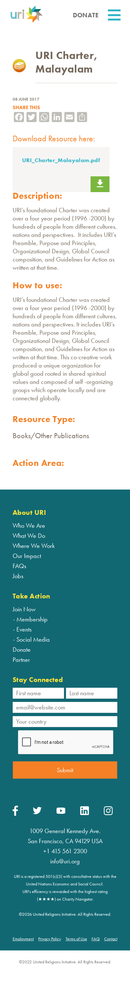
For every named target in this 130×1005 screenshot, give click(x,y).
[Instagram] (108, 813)
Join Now (24, 609)
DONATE (85, 15)
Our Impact (27, 556)
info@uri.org (65, 861)
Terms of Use (76, 939)
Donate (22, 649)
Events (24, 629)
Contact (110, 939)
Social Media (33, 639)
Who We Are (29, 525)
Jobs (18, 576)
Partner (21, 659)
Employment (23, 939)
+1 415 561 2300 (65, 851)
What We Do (29, 536)
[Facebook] (15, 814)
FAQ (96, 939)
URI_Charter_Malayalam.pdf (61, 160)
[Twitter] (37, 812)
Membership (32, 619)
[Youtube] (60, 812)
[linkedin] (84, 813)
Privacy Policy (49, 939)
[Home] (26, 21)
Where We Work (34, 546)
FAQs (19, 566)
